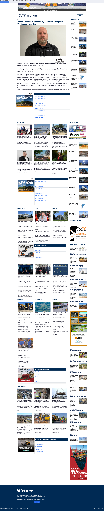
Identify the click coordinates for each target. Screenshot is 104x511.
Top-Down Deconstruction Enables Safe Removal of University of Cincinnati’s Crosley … (73, 272)
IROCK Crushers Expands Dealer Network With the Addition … (25, 313)
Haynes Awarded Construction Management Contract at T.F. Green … (42, 319)
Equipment (20, 299)
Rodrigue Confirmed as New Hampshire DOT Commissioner (41, 293)
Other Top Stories (21, 386)
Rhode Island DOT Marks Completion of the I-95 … (40, 276)
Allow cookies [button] (6, 2)
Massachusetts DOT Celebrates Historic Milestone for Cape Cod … (60, 227)
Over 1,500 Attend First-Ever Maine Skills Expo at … (25, 238)
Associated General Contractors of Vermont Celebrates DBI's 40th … (60, 293)
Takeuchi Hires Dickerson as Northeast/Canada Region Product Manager (25, 333)
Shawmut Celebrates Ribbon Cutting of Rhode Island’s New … (24, 358)
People (37, 208)
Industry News (20, 122)
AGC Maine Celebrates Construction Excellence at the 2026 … (24, 276)
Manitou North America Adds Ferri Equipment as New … (60, 313)
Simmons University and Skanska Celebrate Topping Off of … (42, 323)
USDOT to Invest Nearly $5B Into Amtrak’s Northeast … (60, 234)
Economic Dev (38, 299)
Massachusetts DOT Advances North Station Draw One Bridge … (42, 286)
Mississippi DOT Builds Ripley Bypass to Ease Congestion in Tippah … (73, 296)
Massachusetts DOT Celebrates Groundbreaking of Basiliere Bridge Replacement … (42, 281)
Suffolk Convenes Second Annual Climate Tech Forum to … (25, 354)
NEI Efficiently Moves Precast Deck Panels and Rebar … (25, 231)
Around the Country (75, 220)
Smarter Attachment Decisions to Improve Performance (73, 47)
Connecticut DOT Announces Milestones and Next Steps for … (60, 231)
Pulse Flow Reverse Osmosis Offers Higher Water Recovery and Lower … (74, 390)
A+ (81, 15)
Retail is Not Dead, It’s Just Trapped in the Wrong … (74, 248)
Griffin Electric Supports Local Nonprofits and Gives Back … (59, 289)
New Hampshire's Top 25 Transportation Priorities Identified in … (60, 276)
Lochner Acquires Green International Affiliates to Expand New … (60, 328)
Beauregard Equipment (40, 96)
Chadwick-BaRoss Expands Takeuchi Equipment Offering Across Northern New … (24, 328)
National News (75, 19)
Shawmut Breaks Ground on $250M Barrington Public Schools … (25, 242)
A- (78, 15)
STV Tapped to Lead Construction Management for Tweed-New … (42, 313)
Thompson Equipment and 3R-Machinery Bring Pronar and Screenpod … (24, 319)
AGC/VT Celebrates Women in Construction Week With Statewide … (25, 296)
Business (54, 299)
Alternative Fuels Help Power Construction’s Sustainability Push (74, 86)
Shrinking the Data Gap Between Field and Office (73, 144)
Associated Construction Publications (11, 508)
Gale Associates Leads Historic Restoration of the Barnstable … (59, 222)
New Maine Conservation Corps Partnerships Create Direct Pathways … (24, 291)
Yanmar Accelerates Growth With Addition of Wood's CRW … (25, 222)
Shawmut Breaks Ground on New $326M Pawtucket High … (42, 332)
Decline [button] (1, 2)
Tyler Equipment (39, 442)
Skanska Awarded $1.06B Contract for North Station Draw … (60, 238)
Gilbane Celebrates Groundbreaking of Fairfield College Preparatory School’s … (43, 328)
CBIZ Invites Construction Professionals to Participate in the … (60, 286)
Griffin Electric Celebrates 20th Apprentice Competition (24, 350)
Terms (94, 508)
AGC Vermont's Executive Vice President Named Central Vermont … (25, 286)
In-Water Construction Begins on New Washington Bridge (25, 227)
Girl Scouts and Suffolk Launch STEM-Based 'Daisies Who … (59, 282)
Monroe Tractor (38, 101)
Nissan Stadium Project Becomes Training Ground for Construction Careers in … (74, 355)
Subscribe (37, 502)
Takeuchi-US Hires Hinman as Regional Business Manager (41, 222)
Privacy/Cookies (100, 508)
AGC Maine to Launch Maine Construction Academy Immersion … (25, 282)
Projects (54, 208)
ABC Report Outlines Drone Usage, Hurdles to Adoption (74, 205)
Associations (20, 261)
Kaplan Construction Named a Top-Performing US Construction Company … (60, 333)
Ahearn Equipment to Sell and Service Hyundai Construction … (59, 318)
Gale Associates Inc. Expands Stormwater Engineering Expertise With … (42, 228)
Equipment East (38, 247)
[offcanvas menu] (84, 15)
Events (19, 335)
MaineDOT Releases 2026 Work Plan (42, 289)
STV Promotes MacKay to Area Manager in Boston (24, 234)
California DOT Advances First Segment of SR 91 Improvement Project (74, 260)
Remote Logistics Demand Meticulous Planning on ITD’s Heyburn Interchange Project (74, 402)
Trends (54, 261)
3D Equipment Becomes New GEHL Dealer (25, 323)
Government (38, 261)
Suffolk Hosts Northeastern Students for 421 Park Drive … (24, 362)
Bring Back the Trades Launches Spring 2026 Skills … (24, 365)
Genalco (37, 371)
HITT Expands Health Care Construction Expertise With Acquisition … (59, 323)
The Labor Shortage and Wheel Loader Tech (73, 196)
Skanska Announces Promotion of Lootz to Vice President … (42, 241)
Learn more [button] (34, 0)
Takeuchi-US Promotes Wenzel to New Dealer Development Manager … (42, 236)
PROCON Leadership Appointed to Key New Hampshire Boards (42, 232)
